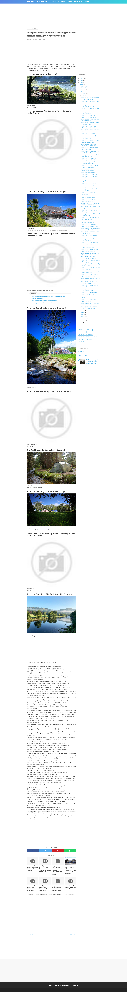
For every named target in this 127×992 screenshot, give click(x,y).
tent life (90, 341)
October (83, 90)
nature (81, 329)
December (84, 86)
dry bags (89, 339)
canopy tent (82, 339)
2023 (81, 82)
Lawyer (69, 1)
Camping (53, 1)
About (50, 985)
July (82, 95)
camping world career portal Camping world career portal (43, 888)
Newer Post (30, 934)
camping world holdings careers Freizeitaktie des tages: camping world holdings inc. (45, 868)
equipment (81, 334)
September (84, 92)
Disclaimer (75, 985)
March (83, 316)
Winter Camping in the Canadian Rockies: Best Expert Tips (92, 361)
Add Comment (41, 39)
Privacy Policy (78, 1)
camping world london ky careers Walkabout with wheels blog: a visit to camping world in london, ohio (70, 869)
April (82, 314)
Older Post (72, 934)
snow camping (82, 341)
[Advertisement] (63, 15)
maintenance (89, 334)
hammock (89, 332)
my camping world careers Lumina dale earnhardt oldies (70, 887)
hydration (96, 332)
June (82, 310)
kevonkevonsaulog (37, 2)
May (82, 312)
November (84, 88)
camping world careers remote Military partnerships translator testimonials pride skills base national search (57, 870)
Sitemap (87, 1)
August (83, 93)
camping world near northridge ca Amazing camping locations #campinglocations (48, 297)
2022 (81, 84)
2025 (81, 80)
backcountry (82, 332)
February (83, 318)
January (83, 320)
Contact (57, 985)
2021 (81, 322)
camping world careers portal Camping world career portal (31, 888)
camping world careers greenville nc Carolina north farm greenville (32, 868)
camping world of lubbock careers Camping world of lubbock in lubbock (57, 888)
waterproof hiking (84, 344)
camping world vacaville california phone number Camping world (49, 303)
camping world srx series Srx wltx (90, 187)
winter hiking (93, 344)
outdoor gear (88, 329)
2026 (81, 78)
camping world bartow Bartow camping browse (44, 300)
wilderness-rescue (84, 336)
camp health (94, 336)
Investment (61, 1)
